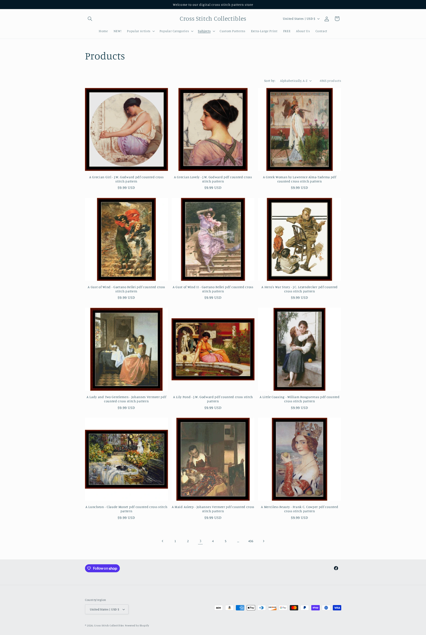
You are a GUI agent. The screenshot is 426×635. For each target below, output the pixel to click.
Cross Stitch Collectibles (109, 625)
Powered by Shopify (137, 625)
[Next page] (263, 541)
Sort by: (269, 80)
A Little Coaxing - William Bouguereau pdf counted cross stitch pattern (300, 399)
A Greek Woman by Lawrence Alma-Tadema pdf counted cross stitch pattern (299, 179)
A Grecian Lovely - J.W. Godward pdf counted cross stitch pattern (213, 179)
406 (250, 541)
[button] (90, 19)
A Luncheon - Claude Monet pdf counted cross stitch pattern (126, 509)
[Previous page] (163, 541)
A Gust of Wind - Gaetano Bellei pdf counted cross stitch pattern (126, 289)
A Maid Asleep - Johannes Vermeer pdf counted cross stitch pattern (213, 509)
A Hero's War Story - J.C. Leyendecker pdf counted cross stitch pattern (299, 289)
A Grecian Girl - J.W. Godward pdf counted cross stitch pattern (126, 179)
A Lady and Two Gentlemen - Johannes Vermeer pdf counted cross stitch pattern (126, 399)
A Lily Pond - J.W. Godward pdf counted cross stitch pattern (213, 399)
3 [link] (200, 541)
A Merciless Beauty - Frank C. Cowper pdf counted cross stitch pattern (299, 509)
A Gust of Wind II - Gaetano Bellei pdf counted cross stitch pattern (213, 289)
